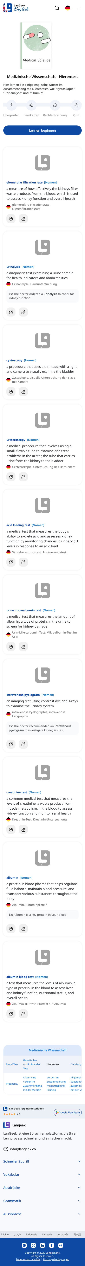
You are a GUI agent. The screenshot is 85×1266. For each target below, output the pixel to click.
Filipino (5, 1234)
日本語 (77, 1234)
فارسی (17, 1234)
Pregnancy (12, 1083)
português (62, 1234)
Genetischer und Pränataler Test (31, 1064)
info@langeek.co (23, 1149)
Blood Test (12, 1064)
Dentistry (76, 1064)
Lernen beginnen (42, 130)
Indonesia (31, 1234)
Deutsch (47, 1234)
